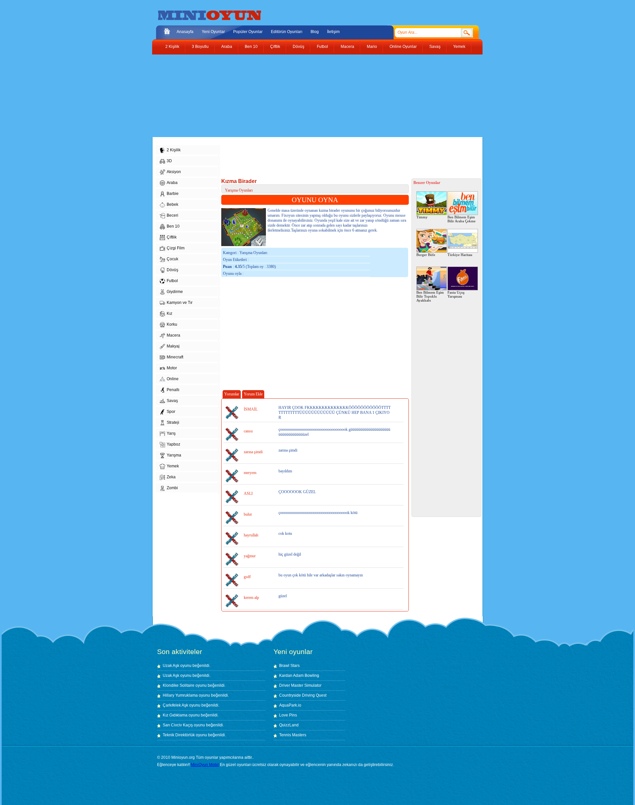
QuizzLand (289, 725)
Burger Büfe (425, 255)
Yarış (171, 433)
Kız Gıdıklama (175, 715)
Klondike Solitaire (178, 685)
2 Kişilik (172, 46)
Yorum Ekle (253, 394)
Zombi (172, 488)
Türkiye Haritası (459, 255)
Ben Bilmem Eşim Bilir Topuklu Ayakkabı (430, 296)
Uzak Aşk (171, 665)
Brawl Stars (289, 665)
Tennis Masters (292, 735)
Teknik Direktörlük (179, 735)
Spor (171, 411)
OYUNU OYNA (315, 200)
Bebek (172, 204)
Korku (172, 324)
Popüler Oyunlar (248, 31)
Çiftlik (275, 46)
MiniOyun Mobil (205, 764)
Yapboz (173, 444)
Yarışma (174, 455)
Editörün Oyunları (286, 31)
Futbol (322, 46)
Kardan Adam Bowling (299, 675)
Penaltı (173, 389)
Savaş (435, 46)
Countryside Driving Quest (302, 695)
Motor (172, 368)
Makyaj (173, 346)
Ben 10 (251, 46)
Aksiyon (174, 171)
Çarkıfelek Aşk (175, 705)
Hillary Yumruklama (180, 695)
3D (169, 161)
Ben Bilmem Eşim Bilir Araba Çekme (461, 219)
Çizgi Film (176, 248)
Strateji (173, 422)
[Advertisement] (312, 96)
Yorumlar (231, 394)
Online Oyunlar (403, 46)
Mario (372, 46)
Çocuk (172, 259)
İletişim (333, 31)
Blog (315, 31)
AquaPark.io (290, 705)
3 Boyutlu (200, 46)
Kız (169, 313)
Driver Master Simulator (300, 685)
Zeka (171, 477)
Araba (226, 46)
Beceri (172, 215)
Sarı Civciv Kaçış (178, 725)
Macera (347, 46)
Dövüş (298, 46)
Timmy (422, 217)
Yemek (459, 46)
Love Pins (288, 715)
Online (173, 379)
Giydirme (175, 291)
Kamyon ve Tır (179, 302)
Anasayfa (185, 31)
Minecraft (175, 357)
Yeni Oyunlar (213, 31)
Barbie (173, 193)
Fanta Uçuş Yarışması (455, 294)
